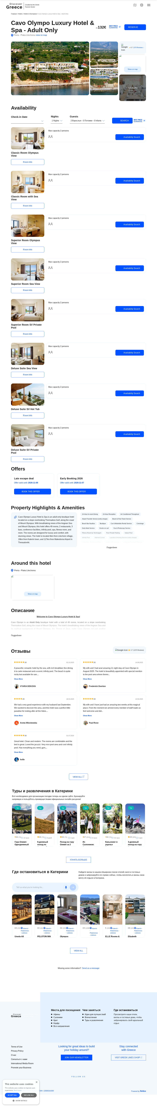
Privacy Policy (17, 1051)
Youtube (81, 1082)
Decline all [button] (29, 1095)
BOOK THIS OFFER (31, 492)
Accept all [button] (12, 1095)
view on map (41, 35)
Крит (55, 1020)
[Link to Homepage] (14, 10)
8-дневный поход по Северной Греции (42, 846)
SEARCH (124, 121)
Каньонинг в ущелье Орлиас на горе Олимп (111, 846)
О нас (13, 1055)
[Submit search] (73, 887)
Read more (18, 1090)
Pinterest (85, 1082)
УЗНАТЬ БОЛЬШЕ (78, 860)
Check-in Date (19, 117)
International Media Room (22, 1063)
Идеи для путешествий (95, 1014)
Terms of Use (16, 1047)
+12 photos (132, 88)
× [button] (36, 1082)
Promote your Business (21, 1068)
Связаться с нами (19, 1059)
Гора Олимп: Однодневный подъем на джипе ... (22, 846)
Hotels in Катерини (30, 14)
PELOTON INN (44, 936)
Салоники (57, 1017)
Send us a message (90, 968)
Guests (74, 116)
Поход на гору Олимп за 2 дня (67, 844)
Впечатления (91, 1017)
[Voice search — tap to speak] (66, 887)
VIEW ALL (77, 777)
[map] (134, 5)
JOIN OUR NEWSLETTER (76, 1057)
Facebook (67, 1082)
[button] (21, 1100)
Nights (55, 116)
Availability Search (131, 137)
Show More (18, 679)
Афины (56, 1014)
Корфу (56, 1023)
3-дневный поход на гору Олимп (135, 844)
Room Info (27, 162)
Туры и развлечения (94, 1020)
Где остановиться (126, 1010)
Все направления (61, 1026)
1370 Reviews (138, 47)
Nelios (143, 1091)
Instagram (72, 1082)
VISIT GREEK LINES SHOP (127, 1057)
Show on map (132, 69)
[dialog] (20, 1092)
